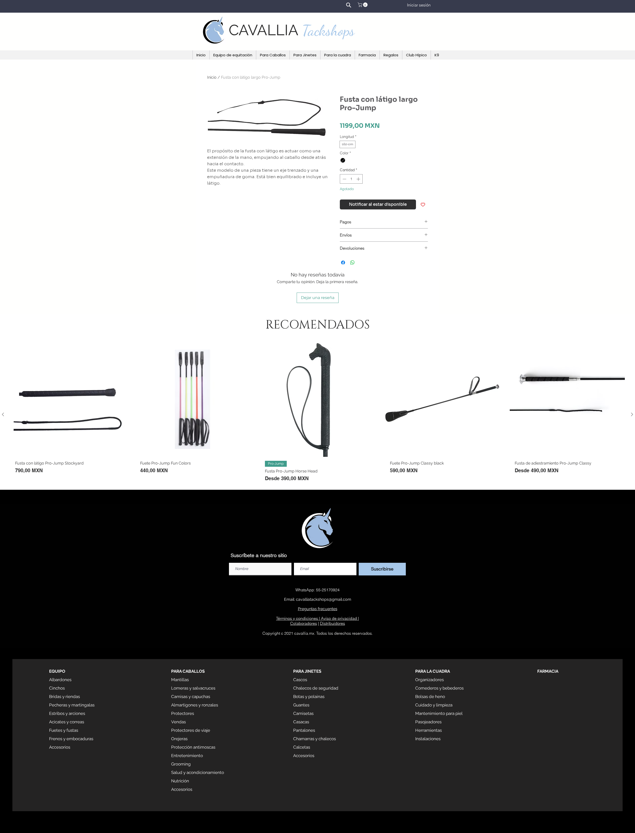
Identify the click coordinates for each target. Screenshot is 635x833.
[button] (363, 4)
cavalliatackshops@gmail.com (323, 599)
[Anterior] (3, 414)
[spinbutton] (351, 179)
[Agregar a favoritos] (423, 204)
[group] (317, 414)
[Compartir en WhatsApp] (352, 263)
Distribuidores (332, 623)
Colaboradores (303, 623)
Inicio (212, 77)
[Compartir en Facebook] (343, 263)
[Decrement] (344, 179)
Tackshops (328, 30)
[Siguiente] (632, 414)
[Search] (348, 5)
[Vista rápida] (67, 399)
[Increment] (358, 179)
